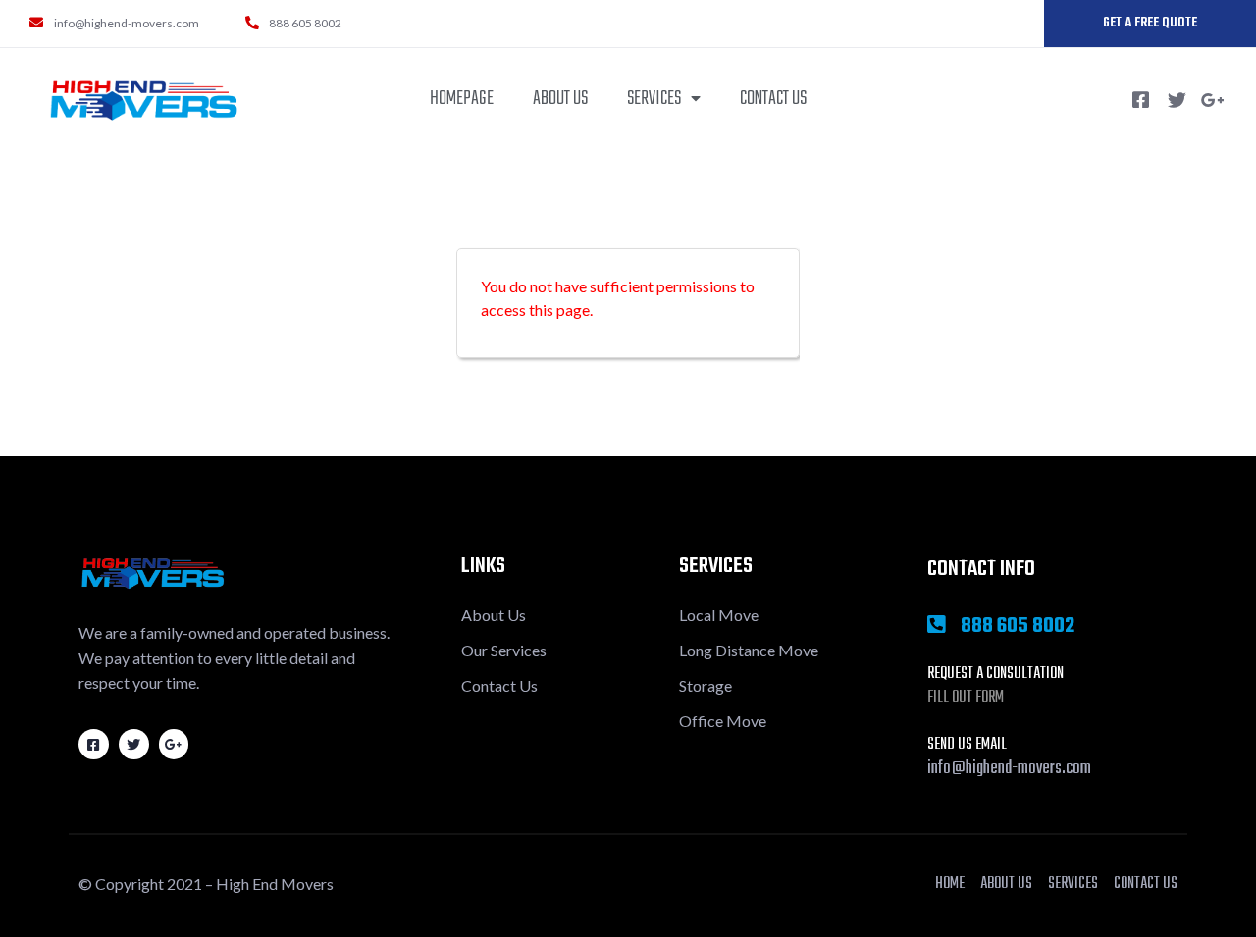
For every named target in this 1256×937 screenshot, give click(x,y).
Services (654, 98)
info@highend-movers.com (1009, 769)
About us (560, 98)
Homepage (462, 98)
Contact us (773, 98)
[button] (1150, 23)
